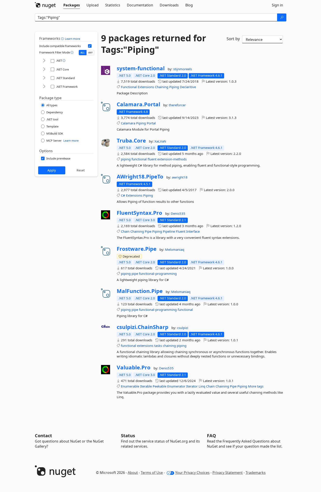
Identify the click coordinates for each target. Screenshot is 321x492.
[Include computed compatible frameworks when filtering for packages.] (89, 45)
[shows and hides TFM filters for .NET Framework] (44, 86)
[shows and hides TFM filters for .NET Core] (44, 69)
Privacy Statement (227, 472)
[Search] (281, 17)
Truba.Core (131, 140)
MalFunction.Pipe (140, 291)
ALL (83, 52)
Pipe (148, 231)
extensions (145, 345)
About (133, 472)
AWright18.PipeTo (140, 176)
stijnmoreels (182, 69)
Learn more (72, 39)
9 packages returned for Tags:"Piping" (153, 43)
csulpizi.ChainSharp (142, 327)
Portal (151, 123)
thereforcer (177, 105)
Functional (129, 87)
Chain (125, 231)
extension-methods (172, 159)
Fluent (180, 231)
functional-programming (158, 273)
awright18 (180, 177)
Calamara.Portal (138, 104)
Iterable (146, 386)
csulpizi (182, 327)
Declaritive (188, 87)
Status (128, 436)
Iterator (192, 386)
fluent (152, 159)
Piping (174, 87)
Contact (43, 436)
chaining (169, 345)
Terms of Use (152, 472)
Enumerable (130, 386)
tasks (158, 345)
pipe (134, 273)
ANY (90, 52)
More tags (255, 386)
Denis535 (178, 213)
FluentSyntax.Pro (139, 212)
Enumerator (176, 386)
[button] (63, 38)
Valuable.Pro (133, 367)
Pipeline (169, 231)
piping (126, 159)
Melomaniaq (174, 249)
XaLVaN (160, 141)
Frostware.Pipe (136, 248)
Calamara (128, 123)
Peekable (159, 386)
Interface (193, 231)
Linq (202, 386)
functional (139, 159)
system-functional (141, 68)
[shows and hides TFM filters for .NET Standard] (44, 78)
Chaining (161, 87)
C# (123, 195)
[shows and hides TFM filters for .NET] (44, 61)
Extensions (146, 87)
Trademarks (256, 472)
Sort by (233, 38)
